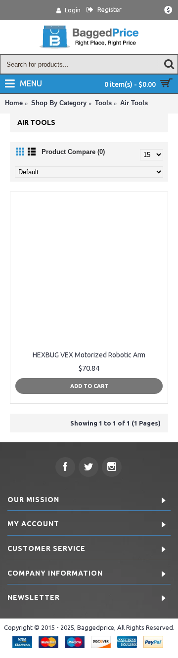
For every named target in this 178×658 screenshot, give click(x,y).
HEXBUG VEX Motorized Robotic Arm (89, 355)
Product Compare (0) (73, 151)
